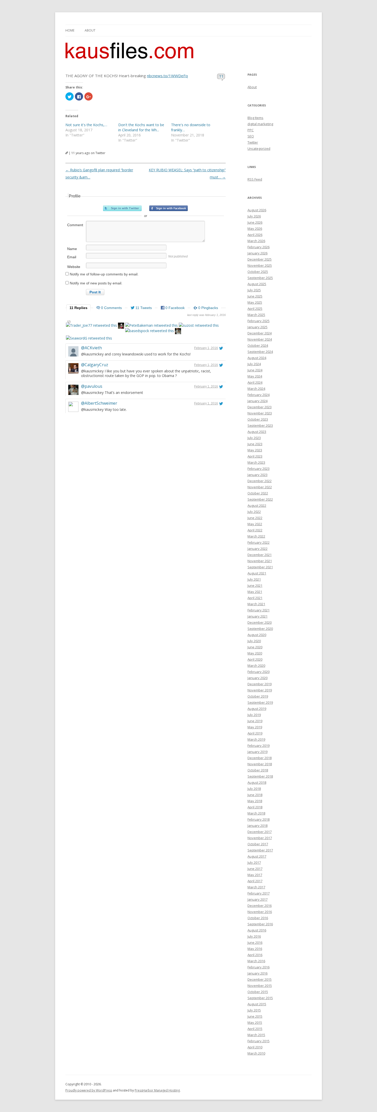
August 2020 (256, 634)
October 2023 (257, 419)
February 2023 (258, 468)
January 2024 (257, 401)
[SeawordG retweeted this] (89, 338)
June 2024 (254, 370)
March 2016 (256, 961)
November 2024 (259, 339)
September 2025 (260, 277)
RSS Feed (254, 179)
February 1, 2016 (206, 348)
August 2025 (256, 284)
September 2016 (260, 924)
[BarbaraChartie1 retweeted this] (121, 326)
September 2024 (260, 351)
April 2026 (254, 234)
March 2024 (256, 388)
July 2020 (254, 641)
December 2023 (259, 407)
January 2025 (257, 327)
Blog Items (255, 117)
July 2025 (254, 290)
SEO (250, 136)
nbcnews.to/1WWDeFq (167, 75)
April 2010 (254, 1047)
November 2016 (259, 911)
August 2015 (256, 1004)
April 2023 (254, 456)
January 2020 (257, 678)
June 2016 (254, 942)
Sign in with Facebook (168, 208)
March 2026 (256, 241)
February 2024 (258, 394)
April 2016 (254, 954)
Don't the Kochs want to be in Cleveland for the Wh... (141, 127)
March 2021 (256, 604)
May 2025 (254, 302)
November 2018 (259, 764)
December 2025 (259, 259)
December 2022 (259, 481)
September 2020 (260, 628)
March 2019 (256, 739)
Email (71, 257)
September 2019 (260, 702)
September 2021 (260, 567)
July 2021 (254, 579)
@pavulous (91, 386)
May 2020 (254, 653)
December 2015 (259, 979)
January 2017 (257, 899)
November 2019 (259, 690)
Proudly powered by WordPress (88, 1090)
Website (73, 267)
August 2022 (256, 505)
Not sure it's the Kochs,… (86, 124)
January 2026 (257, 253)
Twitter (252, 142)
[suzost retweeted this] (198, 325)
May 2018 (254, 801)
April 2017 (254, 881)
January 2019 (257, 751)
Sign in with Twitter (122, 208)
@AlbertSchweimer (99, 403)
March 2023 (256, 462)
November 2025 (259, 265)
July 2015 (254, 1010)
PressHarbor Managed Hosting (157, 1090)
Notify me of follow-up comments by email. (104, 274)
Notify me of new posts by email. (96, 283)
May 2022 (254, 524)
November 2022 (259, 487)
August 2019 (256, 708)
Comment (75, 225)
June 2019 (254, 721)
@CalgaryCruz (94, 365)
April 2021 (254, 597)
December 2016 (259, 905)
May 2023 (254, 450)
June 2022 (254, 517)
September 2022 (260, 499)
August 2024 (256, 357)
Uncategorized (258, 148)
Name (72, 249)
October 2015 (257, 991)
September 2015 (260, 998)
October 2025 (257, 271)
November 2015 (259, 985)
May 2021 (254, 591)
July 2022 (254, 511)
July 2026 (254, 216)
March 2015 (256, 1034)
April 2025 (254, 308)
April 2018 (254, 807)
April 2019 (254, 733)
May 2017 (254, 874)
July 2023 (254, 437)
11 (221, 76)
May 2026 (254, 228)
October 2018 (257, 770)
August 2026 (256, 210)
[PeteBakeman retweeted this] (151, 325)
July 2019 (254, 714)
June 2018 (254, 794)
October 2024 (257, 345)
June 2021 (254, 585)
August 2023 (256, 431)
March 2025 (256, 314)
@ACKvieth (91, 348)
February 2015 (258, 1041)
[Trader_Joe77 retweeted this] (91, 325)
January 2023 (257, 474)
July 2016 (254, 936)
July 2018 (254, 788)
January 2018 (257, 825)
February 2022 (258, 542)
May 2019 (254, 727)
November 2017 (259, 838)
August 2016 (256, 930)
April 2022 (254, 530)
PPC (250, 130)
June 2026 (254, 222)
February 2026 (258, 247)
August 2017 (256, 856)
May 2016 (254, 948)
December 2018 (259, 758)
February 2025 (258, 321)
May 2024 (254, 376)
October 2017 (257, 844)
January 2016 (257, 973)
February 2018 (258, 819)
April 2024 (254, 382)
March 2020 (256, 665)
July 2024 (254, 364)
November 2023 (259, 413)
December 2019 (259, 684)
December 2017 (259, 831)
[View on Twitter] (221, 348)
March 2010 (256, 1053)
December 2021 (259, 554)
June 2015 (254, 1016)
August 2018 (256, 782)
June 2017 (254, 868)
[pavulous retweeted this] (178, 331)
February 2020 (258, 671)
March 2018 (256, 813)
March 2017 (256, 887)
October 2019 (257, 696)
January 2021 (257, 616)
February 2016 (258, 967)
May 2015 (254, 1022)
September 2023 (260, 425)
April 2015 (254, 1028)
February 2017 (258, 893)
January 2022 (257, 548)
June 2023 (254, 444)
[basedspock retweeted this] (149, 330)
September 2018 (260, 776)
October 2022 (257, 493)
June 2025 (254, 296)
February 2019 (258, 745)
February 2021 (258, 610)
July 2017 (254, 862)
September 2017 (260, 850)
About (90, 30)
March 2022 (256, 536)
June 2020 (254, 647)
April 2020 (254, 659)
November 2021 (259, 561)
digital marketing (260, 124)
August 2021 (256, 573)
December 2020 (259, 622)
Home (69, 30)
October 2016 (257, 918)
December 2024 (259, 333)
